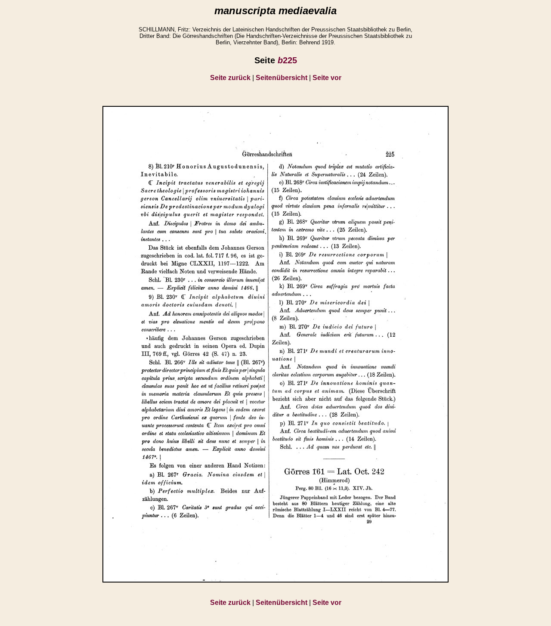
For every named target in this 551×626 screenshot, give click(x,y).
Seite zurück (230, 77)
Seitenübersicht (281, 77)
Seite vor (327, 77)
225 (287, 60)
